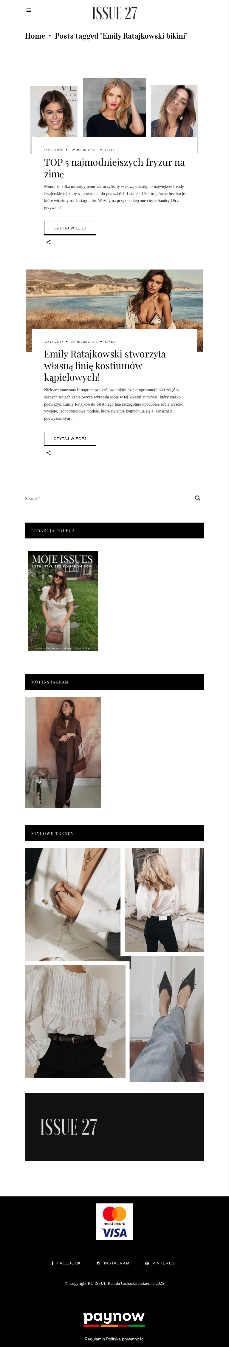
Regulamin (95, 1339)
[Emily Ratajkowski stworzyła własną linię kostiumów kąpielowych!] (114, 311)
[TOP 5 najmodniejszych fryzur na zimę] (114, 119)
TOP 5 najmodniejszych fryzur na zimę (114, 167)
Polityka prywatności (125, 1339)
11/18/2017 (54, 341)
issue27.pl (87, 150)
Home (35, 35)
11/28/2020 (54, 150)
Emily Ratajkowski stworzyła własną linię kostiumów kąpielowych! (105, 365)
